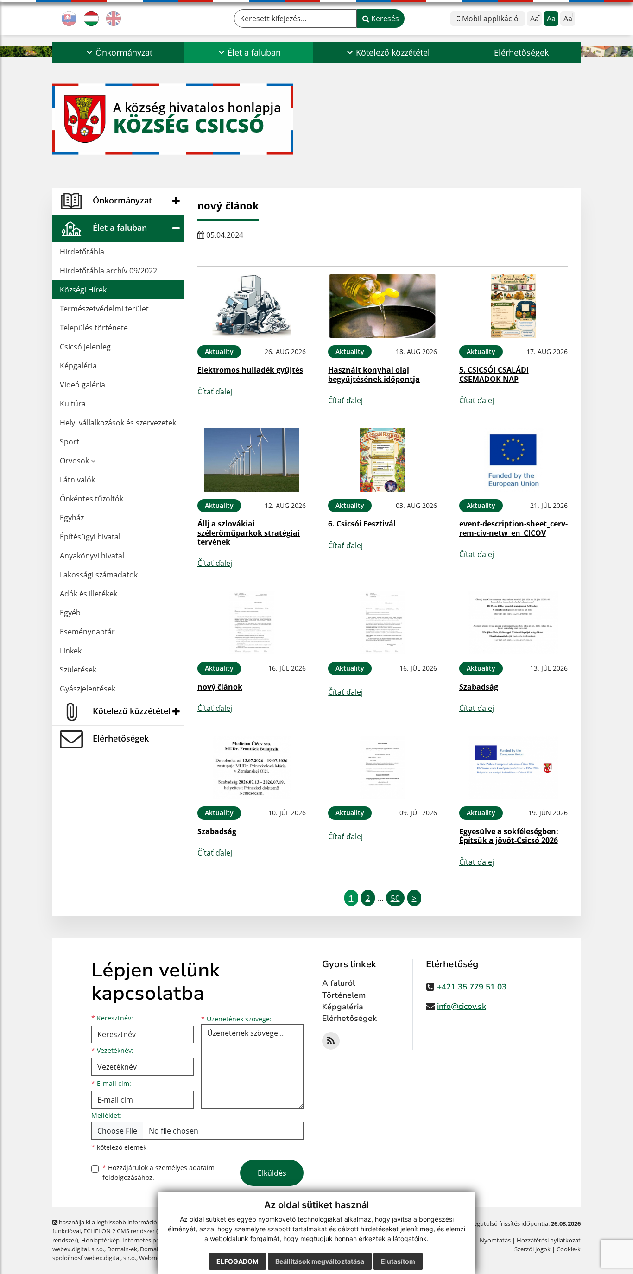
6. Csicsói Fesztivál (362, 524)
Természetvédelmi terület (104, 309)
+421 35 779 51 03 (471, 987)
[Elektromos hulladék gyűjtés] (251, 306)
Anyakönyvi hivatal (92, 556)
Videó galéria (82, 385)
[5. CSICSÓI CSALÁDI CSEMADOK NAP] (513, 306)
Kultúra (73, 404)
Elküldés (272, 1173)
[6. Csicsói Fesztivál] (382, 460)
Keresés (384, 18)
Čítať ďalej (214, 392)
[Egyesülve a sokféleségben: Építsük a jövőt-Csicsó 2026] (513, 767)
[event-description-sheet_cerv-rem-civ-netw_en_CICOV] (513, 460)
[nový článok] (251, 622)
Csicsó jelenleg (85, 347)
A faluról (338, 983)
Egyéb (70, 613)
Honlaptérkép (100, 1240)
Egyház (72, 518)
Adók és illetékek (88, 594)
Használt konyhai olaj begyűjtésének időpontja (374, 374)
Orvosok (75, 461)
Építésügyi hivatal (90, 537)
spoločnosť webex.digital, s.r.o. (94, 1258)
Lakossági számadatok (99, 575)
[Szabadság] (513, 622)
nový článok (219, 687)
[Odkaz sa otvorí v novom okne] (331, 1041)
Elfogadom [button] (237, 1261)
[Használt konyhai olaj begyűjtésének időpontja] (382, 306)
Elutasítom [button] (398, 1261)
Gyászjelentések (87, 689)
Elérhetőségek (521, 52)
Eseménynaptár (87, 632)
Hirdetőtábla (82, 252)
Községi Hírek (83, 290)
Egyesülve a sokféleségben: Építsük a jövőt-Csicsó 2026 (508, 835)
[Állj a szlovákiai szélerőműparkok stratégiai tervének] (251, 460)
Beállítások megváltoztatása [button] (319, 1261)
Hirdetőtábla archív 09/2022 (108, 271)
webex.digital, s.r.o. (78, 1249)
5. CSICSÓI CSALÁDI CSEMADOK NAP (494, 374)
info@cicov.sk (461, 1006)
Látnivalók (77, 480)
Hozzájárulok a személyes (158, 1172)
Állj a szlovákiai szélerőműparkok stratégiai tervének (248, 532)
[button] (118, 52)
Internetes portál (145, 1240)
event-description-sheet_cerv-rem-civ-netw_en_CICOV (513, 528)
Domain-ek (122, 1249)
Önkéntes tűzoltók (91, 499)
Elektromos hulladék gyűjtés (250, 370)
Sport (69, 442)
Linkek (71, 651)
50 (395, 898)
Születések (78, 670)
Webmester (155, 1258)
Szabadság (478, 687)
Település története (94, 328)
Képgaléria (78, 366)
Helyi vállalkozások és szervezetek (118, 423)
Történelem (344, 995)
